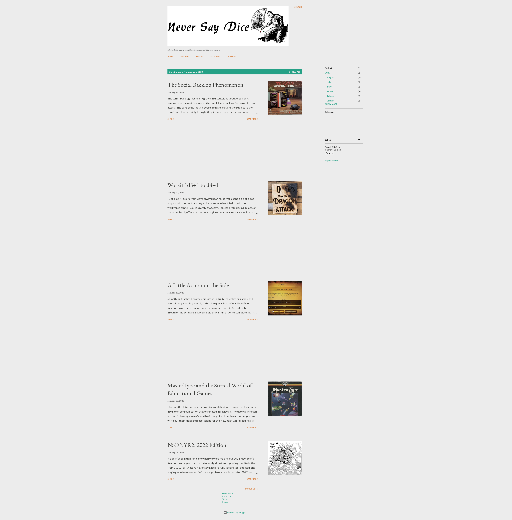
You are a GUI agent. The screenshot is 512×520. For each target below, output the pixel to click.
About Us (184, 56)
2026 (327, 72)
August (330, 77)
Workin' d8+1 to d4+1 (193, 185)
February (331, 96)
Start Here (215, 56)
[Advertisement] (212, 151)
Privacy (226, 502)
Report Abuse (331, 160)
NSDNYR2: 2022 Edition (196, 445)
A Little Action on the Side (198, 285)
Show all (295, 72)
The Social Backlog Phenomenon (205, 84)
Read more (252, 119)
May (329, 86)
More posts (251, 489)
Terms (225, 499)
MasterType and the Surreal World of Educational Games (209, 389)
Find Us (199, 56)
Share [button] (170, 119)
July (329, 82)
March (330, 91)
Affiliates (232, 56)
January (330, 100)
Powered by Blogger (236, 512)
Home (170, 56)
